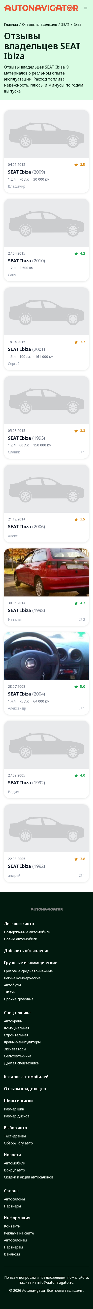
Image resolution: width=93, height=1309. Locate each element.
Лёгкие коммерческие (22, 978)
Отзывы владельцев (39, 24)
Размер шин (14, 1109)
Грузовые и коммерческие (30, 962)
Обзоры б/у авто (18, 1143)
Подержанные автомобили (27, 932)
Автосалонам (15, 1240)
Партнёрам (13, 1247)
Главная (11, 24)
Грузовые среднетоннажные (28, 971)
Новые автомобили (20, 939)
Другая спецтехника (21, 1063)
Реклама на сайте (19, 1233)
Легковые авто (19, 923)
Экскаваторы (15, 1049)
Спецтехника (17, 1012)
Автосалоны (14, 1199)
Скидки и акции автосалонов (28, 1177)
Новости (12, 1154)
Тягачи (9, 992)
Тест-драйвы (15, 1136)
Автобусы (12, 985)
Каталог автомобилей (26, 1076)
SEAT (65, 24)
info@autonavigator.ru (55, 1282)
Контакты (12, 1226)
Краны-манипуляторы (22, 1042)
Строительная (16, 1035)
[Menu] (85, 8)
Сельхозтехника (17, 1056)
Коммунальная (16, 1028)
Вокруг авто (14, 1170)
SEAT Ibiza (26, 172)
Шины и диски (18, 1100)
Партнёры (12, 1206)
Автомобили (14, 1163)
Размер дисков (17, 1116)
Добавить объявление (27, 950)
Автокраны (13, 1021)
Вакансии (12, 1254)
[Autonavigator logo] (41, 8)
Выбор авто (15, 1127)
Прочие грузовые (18, 999)
